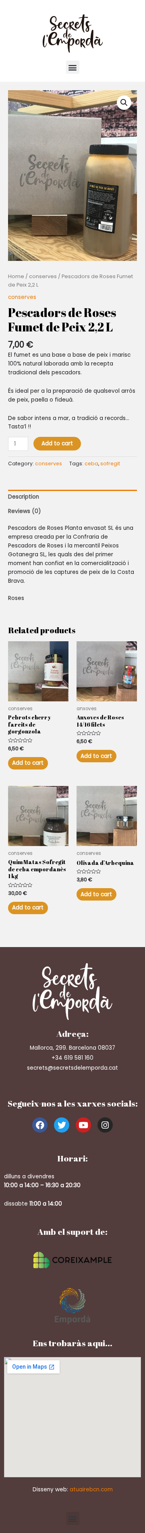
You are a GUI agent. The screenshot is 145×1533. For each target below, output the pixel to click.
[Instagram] (105, 1125)
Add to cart (57, 443)
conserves (43, 276)
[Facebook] (40, 1125)
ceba (91, 463)
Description (23, 497)
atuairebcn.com (91, 1489)
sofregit (110, 463)
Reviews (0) (24, 511)
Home (16, 276)
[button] (72, 67)
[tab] (72, 497)
